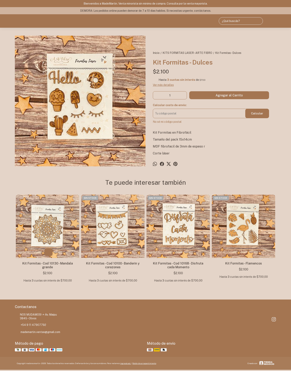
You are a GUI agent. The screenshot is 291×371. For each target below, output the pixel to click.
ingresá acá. (125, 363)
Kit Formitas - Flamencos (243, 263)
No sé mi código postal (167, 121)
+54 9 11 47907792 (33, 324)
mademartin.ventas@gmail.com (40, 332)
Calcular (257, 113)
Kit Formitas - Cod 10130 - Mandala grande (47, 265)
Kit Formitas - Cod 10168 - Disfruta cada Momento (178, 265)
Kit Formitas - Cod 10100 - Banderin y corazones (113, 265)
